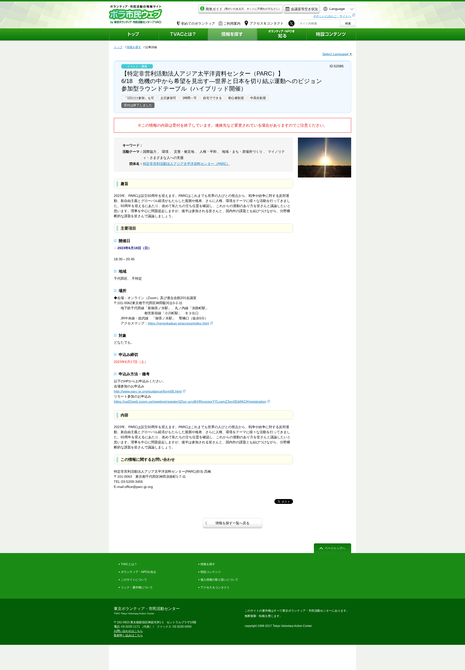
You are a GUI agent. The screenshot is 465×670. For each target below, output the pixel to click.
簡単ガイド (243, 9)
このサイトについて (134, 579)
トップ (118, 47)
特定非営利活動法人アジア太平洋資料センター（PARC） (186, 164)
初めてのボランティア (198, 23)
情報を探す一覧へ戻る (232, 523)
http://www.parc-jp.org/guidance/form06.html (148, 391)
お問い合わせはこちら (128, 631)
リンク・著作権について (137, 587)
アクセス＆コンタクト (215, 587)
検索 (348, 23)
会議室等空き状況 (304, 9)
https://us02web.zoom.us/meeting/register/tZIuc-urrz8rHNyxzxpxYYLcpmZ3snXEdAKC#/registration (190, 401)
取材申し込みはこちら (128, 635)
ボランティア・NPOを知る (138, 572)
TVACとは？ (129, 564)
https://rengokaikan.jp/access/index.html (178, 323)
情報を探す (134, 47)
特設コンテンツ (211, 572)
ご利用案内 (232, 23)
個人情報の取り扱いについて (219, 579)
